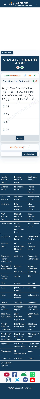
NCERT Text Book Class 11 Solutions (6, 336)
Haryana (31, 283)
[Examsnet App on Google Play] (23, 376)
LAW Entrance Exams (18, 207)
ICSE (3, 288)
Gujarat (17, 283)
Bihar (30, 276)
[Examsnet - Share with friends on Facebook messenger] (25, 381)
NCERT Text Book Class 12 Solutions (19, 336)
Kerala (3, 295)
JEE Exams (5, 204)
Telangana (32, 302)
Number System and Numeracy (32, 269)
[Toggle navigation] (4, 3)
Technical (5, 344)
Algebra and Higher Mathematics (6, 259)
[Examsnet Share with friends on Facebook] (14, 376)
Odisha (4, 302)
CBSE (3, 283)
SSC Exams (5, 236)
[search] (35, 3)
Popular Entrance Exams (4, 179)
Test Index (8, 53)
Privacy (31, 358)
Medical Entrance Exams (18, 216)
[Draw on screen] (25, 75)
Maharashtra (33, 295)
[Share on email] (32, 381)
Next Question (28, 154)
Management (6, 351)
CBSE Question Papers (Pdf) (19, 317)
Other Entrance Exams (31, 216)
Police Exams (6, 224)
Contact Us (5, 358)
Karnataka (32, 288)
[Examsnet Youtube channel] (6, 376)
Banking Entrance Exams (18, 179)
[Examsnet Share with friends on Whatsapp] (32, 376)
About (30, 351)
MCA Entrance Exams (4, 216)
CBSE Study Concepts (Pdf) (32, 327)
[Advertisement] (20, 28)
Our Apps (18, 358)
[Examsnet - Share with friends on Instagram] (8, 381)
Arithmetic (18, 256)
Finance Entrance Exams (31, 189)
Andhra (17, 276)
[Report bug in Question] (30, 75)
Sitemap (28, 388)
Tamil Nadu (19, 302)
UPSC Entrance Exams (31, 246)
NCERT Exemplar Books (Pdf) (6, 327)
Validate (20, 138)
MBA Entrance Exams (31, 207)
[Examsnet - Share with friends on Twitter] (17, 381)
